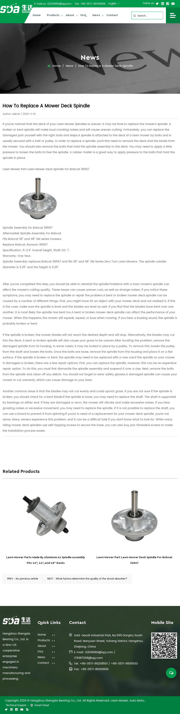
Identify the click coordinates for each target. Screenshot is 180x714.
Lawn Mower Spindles (72, 124)
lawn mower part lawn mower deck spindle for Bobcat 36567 (134, 560)
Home (37, 15)
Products (53, 15)
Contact (112, 15)
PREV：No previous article (22, 579)
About (70, 15)
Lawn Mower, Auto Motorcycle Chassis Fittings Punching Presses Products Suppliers (128, 700)
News (96, 15)
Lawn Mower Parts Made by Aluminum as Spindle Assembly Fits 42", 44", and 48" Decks (45, 560)
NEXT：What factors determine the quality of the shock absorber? (87, 579)
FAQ (83, 15)
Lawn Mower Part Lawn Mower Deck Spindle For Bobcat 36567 (46, 169)
